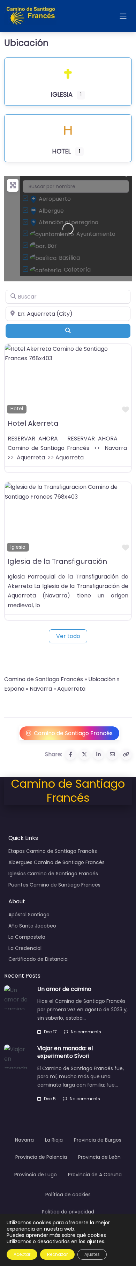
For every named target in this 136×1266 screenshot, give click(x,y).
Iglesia (17, 547)
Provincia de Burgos (97, 1139)
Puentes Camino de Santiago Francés (54, 884)
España (14, 689)
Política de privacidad (68, 1211)
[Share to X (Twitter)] (84, 754)
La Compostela (26, 936)
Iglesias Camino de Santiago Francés (53, 873)
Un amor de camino (64, 989)
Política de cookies (68, 1194)
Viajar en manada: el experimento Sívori (65, 1052)
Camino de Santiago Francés (43, 679)
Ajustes (92, 1254)
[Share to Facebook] (70, 754)
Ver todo (68, 636)
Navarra (41, 689)
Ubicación (101, 679)
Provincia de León (99, 1157)
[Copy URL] (126, 754)
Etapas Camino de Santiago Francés (52, 851)
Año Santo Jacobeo (32, 925)
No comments (86, 1032)
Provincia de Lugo (35, 1174)
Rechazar (57, 1254)
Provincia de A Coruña (95, 1174)
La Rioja (54, 1139)
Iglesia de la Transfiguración (57, 561)
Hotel (16, 408)
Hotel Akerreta (33, 423)
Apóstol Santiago (29, 914)
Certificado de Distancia (38, 959)
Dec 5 (50, 1099)
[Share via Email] (112, 754)
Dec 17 (50, 1032)
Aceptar (22, 1254)
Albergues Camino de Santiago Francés (56, 862)
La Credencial (24, 948)
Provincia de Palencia (41, 1157)
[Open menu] (123, 16)
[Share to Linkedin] (98, 754)
